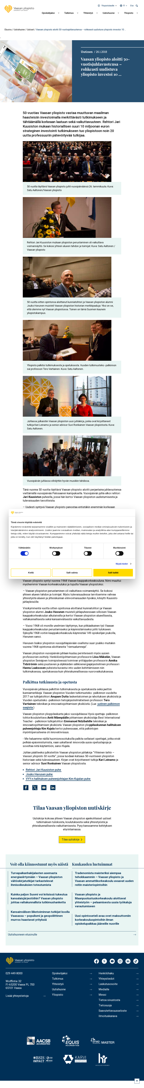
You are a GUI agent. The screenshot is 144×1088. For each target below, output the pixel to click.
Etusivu (8, 29)
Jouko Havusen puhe (39, 774)
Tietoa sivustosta (109, 1000)
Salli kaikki (113, 572)
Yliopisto (128, 13)
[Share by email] (43, 787)
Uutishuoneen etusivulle (22, 934)
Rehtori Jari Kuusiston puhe (43, 769)
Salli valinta (72, 572)
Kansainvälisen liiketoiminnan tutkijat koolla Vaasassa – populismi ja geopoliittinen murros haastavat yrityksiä (40, 915)
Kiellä (31, 572)
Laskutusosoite (108, 984)
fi (124, 5)
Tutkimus (69, 13)
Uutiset (30, 29)
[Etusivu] (19, 9)
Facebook (96, 961)
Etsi (132, 5)
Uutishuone (108, 13)
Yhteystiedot (106, 978)
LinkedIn (127, 961)
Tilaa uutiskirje (70, 839)
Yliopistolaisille (108, 5)
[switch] (56, 553)
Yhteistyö (88, 13)
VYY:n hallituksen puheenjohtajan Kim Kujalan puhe (58, 778)
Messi (102, 994)
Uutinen (87, 52)
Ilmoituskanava (108, 1016)
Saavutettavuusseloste (113, 1010)
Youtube (112, 961)
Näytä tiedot (122, 564)
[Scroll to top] (137, 1081)
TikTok (135, 961)
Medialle (104, 989)
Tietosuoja (105, 1005)
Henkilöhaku (106, 973)
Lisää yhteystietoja (17, 995)
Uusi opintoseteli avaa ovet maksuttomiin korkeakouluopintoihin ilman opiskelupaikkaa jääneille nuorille (103, 919)
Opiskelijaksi (48, 13)
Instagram (120, 961)
